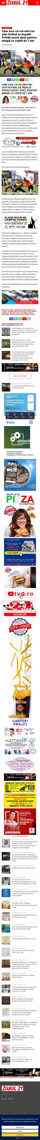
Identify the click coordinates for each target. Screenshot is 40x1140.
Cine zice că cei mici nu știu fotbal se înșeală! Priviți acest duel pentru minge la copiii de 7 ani (19, 311)
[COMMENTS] (31, 79)
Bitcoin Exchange (7, 1077)
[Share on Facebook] (9, 79)
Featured (5, 314)
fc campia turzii (26, 313)
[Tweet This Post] (13, 79)
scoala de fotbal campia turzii (22, 314)
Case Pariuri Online (26, 1077)
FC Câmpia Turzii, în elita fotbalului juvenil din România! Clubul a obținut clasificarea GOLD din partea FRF (23, 343)
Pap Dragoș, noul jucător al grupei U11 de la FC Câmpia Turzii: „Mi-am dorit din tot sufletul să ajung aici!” (25, 331)
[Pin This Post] (22, 79)
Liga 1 (16, 1077)
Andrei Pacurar (7, 45)
